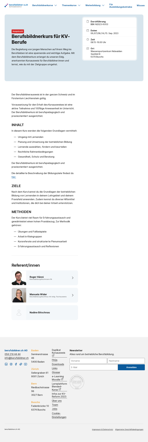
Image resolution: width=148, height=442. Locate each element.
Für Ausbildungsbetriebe (120, 5)
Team (55, 404)
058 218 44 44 (13, 354)
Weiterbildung (92, 5)
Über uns (57, 400)
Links (54, 368)
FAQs (54, 360)
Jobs (54, 409)
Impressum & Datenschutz (102, 429)
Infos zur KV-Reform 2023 (59, 395)
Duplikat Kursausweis (58, 351)
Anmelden (131, 367)
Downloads (58, 364)
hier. (14, 176)
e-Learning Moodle (58, 378)
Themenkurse (69, 5)
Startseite (16, 5)
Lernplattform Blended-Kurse (59, 386)
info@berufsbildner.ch (17, 357)
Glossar (56, 372)
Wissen (141, 5)
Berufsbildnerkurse (42, 5)
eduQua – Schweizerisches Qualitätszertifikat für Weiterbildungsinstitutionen (77, 382)
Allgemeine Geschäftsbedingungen (129, 429)
